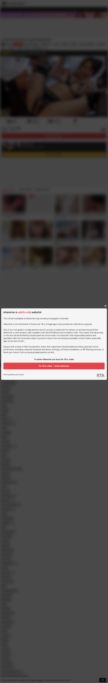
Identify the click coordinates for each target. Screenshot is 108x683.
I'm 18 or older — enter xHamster (54, 366)
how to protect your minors (13, 375)
